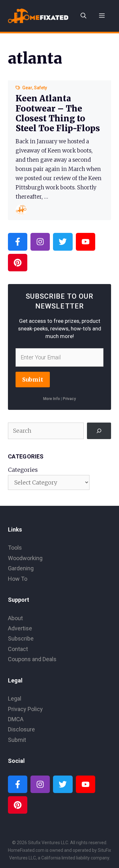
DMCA (15, 719)
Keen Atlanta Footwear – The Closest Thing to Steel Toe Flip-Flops (58, 113)
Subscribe (21, 638)
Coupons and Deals (32, 659)
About (15, 618)
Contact (18, 649)
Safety (40, 87)
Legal (14, 698)
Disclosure (21, 729)
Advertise (20, 628)
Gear (27, 87)
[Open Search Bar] (83, 15)
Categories (23, 469)
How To (17, 578)
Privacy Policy (25, 709)
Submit (32, 379)
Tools (15, 547)
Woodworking (25, 558)
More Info (51, 399)
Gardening (21, 568)
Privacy (69, 399)
